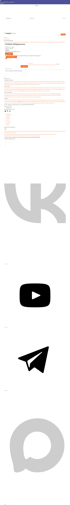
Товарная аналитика (41, 95)
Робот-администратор (8, 89)
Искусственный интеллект (27, 93)
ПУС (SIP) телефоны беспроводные (19, 103)
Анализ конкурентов (25, 95)
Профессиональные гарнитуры (54, 42)
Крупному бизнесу (29, 100)
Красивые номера (36, 100)
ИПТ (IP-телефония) (15, 81)
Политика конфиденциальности (22, 135)
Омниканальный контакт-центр (10, 87)
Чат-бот (12, 93)
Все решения (14, 101)
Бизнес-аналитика (46, 93)
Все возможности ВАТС (35, 84)
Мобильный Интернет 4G (36, 103)
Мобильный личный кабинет (21, 83)
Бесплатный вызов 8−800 (54, 100)
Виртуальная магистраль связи (33, 83)
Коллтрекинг (6, 95)
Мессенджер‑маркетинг (9, 96)
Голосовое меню (12, 83)
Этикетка (29, 81)
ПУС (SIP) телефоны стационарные (29, 101)
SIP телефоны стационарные (9, 42)
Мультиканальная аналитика (15, 95)
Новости (8, 117)
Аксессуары (45, 42)
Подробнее (2, 3)
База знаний (28, 89)
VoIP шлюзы (28, 103)
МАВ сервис (33, 81)
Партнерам (8, 115)
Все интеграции (47, 90)
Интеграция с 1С (40, 90)
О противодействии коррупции (34, 135)
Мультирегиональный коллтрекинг (34, 96)
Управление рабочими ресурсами (19, 89)
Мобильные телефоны (13, 43)
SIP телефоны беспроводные (21, 42)
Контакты (8, 123)
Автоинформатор (11, 84)
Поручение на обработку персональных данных (30, 134)
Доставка (8, 118)
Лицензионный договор (43, 131)
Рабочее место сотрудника (51, 87)
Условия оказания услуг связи (10, 135)
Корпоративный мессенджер (48, 81)
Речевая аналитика (18, 93)
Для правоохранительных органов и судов (47, 134)
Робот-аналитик (17, 96)
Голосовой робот (7, 93)
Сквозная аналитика (33, 95)
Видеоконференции (58, 81)
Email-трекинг (48, 95)
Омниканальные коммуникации (30, 87)
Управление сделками (35, 89)
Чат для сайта (52, 89)
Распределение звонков (49, 83)
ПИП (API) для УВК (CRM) (45, 89)
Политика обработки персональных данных (12, 131)
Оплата (7, 120)
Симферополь (8, 18)
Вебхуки (35, 90)
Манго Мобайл (57, 83)
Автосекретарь (18, 84)
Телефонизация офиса (8, 100)
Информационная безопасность (19, 100)
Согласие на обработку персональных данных (30, 131)
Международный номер (44, 100)
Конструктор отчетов (61, 87)
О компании (8, 121)
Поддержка (32, 18)
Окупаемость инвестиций (56, 95)
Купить (63, 34)
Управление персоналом (41, 87)
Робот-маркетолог (23, 96)
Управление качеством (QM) (37, 93)
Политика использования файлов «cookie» (12, 134)
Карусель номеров (39, 81)
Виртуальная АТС (7, 81)
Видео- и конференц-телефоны (32, 42)
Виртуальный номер (23, 81)
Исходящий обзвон (20, 87)
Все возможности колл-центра (13, 90)
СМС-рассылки (42, 83)
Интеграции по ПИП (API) (29, 90)
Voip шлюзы (40, 42)
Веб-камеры (38, 101)
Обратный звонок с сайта (26, 84)
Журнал (7, 124)
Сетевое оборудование (57, 101)
